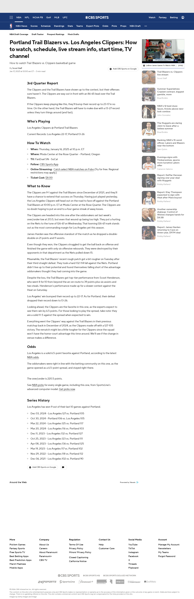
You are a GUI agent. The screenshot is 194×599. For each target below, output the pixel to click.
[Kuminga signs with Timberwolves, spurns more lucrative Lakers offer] (149, 163)
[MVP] (120, 578)
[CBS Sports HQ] (91, 573)
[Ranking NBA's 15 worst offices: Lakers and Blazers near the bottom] (149, 146)
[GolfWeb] (150, 579)
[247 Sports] (47, 579)
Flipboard (133, 565)
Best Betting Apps (19, 554)
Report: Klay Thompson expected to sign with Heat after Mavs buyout (169, 195)
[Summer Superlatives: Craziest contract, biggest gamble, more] (149, 94)
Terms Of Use (76, 542)
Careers (43, 546)
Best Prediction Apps (20, 557)
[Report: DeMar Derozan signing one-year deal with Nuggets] (149, 181)
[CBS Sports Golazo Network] (119, 573)
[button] (145, 26)
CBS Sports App (49, 164)
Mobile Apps (16, 565)
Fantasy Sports (17, 546)
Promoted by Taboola (127, 480)
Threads (132, 561)
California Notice (77, 559)
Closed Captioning (78, 555)
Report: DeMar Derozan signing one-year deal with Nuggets (169, 178)
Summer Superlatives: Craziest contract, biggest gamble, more (170, 92)
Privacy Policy (76, 546)
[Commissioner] (104, 578)
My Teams (163, 550)
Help (101, 542)
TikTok (131, 546)
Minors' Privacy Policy (80, 550)
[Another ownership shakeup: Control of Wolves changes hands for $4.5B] (149, 215)
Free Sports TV (17, 550)
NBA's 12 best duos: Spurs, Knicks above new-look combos (170, 109)
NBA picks (38, 385)
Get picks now (67, 389)
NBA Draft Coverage (19, 34)
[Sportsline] (67, 579)
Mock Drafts (73, 34)
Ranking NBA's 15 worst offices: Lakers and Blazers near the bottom (170, 143)
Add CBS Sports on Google (125, 69)
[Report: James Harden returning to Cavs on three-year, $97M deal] (149, 233)
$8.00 (49, 177)
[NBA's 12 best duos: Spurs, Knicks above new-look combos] (149, 111)
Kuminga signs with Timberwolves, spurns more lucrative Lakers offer (168, 161)
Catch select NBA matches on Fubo (74, 169)
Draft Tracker (38, 34)
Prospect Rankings (55, 34)
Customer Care (106, 546)
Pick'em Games (17, 542)
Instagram (133, 550)
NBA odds (33, 357)
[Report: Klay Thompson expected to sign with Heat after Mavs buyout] (149, 198)
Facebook (133, 554)
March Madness (18, 561)
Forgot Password (166, 554)
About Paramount (48, 550)
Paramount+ (45, 554)
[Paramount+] (85, 578)
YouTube (132, 542)
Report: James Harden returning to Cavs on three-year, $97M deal (169, 230)
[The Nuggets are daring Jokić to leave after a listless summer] (149, 128)
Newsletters (164, 546)
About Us (44, 542)
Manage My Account (168, 542)
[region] (163, 51)
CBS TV (43, 557)
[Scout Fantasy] (134, 579)
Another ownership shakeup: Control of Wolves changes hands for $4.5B (170, 213)
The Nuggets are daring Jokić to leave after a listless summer (169, 126)
